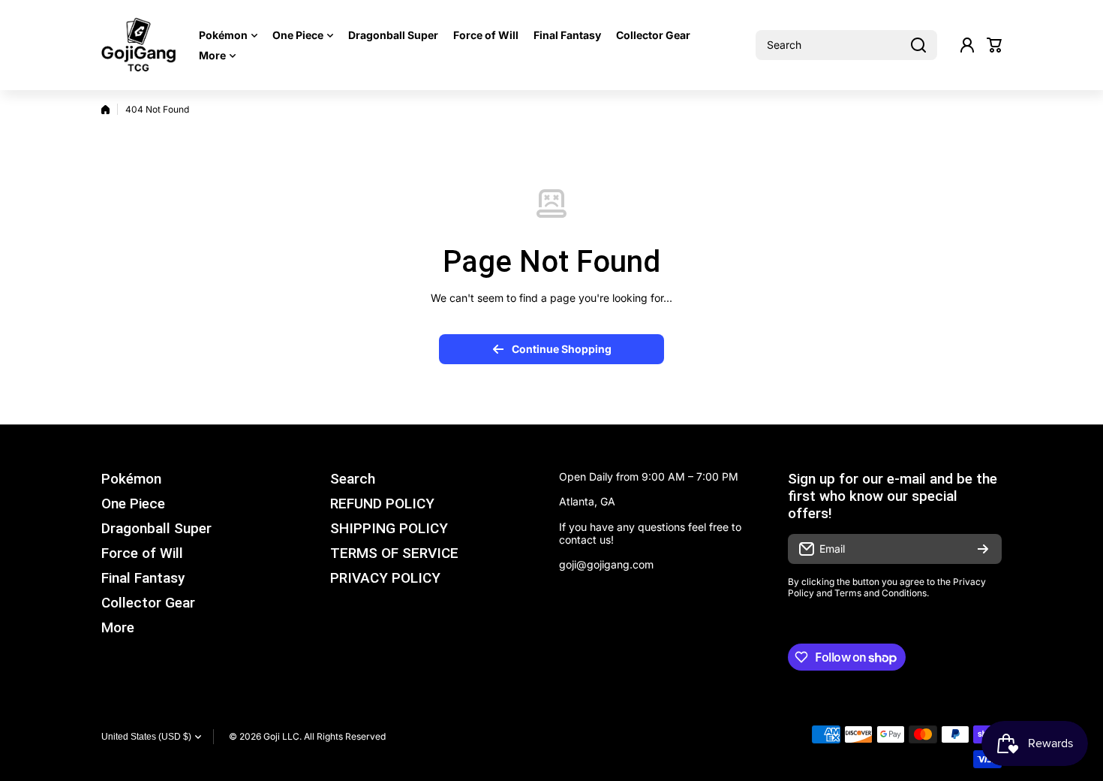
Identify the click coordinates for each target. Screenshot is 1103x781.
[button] (994, 45)
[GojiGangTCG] (138, 45)
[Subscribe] (983, 549)
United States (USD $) (146, 736)
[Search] (918, 45)
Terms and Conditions (880, 593)
